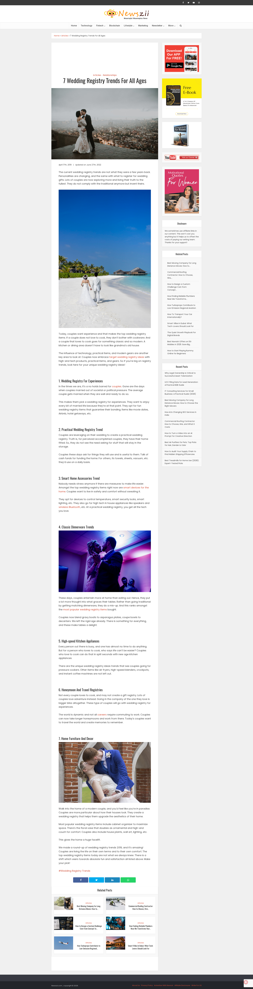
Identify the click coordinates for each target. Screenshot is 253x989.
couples (116, 386)
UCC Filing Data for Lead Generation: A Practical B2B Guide (181, 383)
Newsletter (157, 25)
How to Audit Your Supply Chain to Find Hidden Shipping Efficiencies (180, 453)
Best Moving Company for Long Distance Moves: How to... (88, 907)
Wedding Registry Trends (75, 870)
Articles (64, 35)
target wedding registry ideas (126, 357)
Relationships (110, 75)
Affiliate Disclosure (182, 985)
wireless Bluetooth (69, 507)
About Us (136, 985)
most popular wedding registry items (85, 609)
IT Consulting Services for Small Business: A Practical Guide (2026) (180, 392)
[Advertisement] (104, 56)
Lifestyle (128, 25)
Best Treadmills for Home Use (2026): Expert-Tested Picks (182, 462)
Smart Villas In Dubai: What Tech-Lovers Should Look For (140, 947)
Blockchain (114, 25)
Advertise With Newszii (163, 985)
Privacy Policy (147, 985)
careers (102, 714)
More (170, 25)
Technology (86, 25)
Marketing (143, 25)
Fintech (99, 25)
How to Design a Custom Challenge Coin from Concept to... (88, 927)
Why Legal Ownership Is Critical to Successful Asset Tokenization (180, 374)
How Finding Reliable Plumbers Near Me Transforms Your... (140, 927)
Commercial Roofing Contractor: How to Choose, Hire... (140, 907)
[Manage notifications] (246, 982)
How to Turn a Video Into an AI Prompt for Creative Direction (178, 434)
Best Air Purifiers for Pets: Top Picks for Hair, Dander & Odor (180, 443)
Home (74, 25)
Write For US (196, 985)
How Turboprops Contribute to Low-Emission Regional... (88, 947)
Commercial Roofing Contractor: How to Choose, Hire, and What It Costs (180, 424)
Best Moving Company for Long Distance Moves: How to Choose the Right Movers (181, 403)
